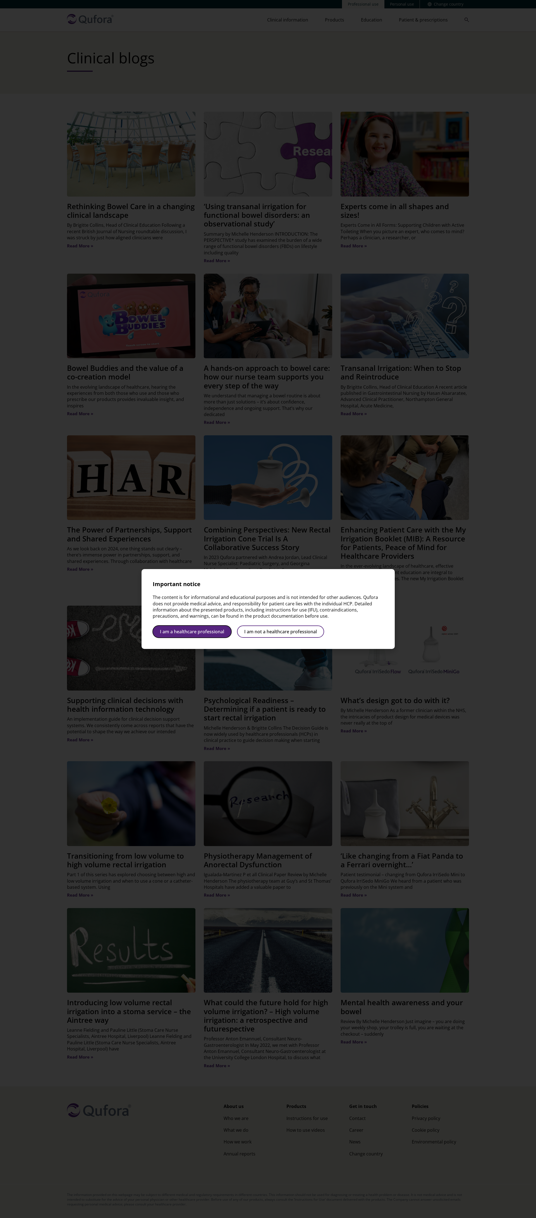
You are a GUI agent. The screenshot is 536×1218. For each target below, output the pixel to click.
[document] (268, 609)
